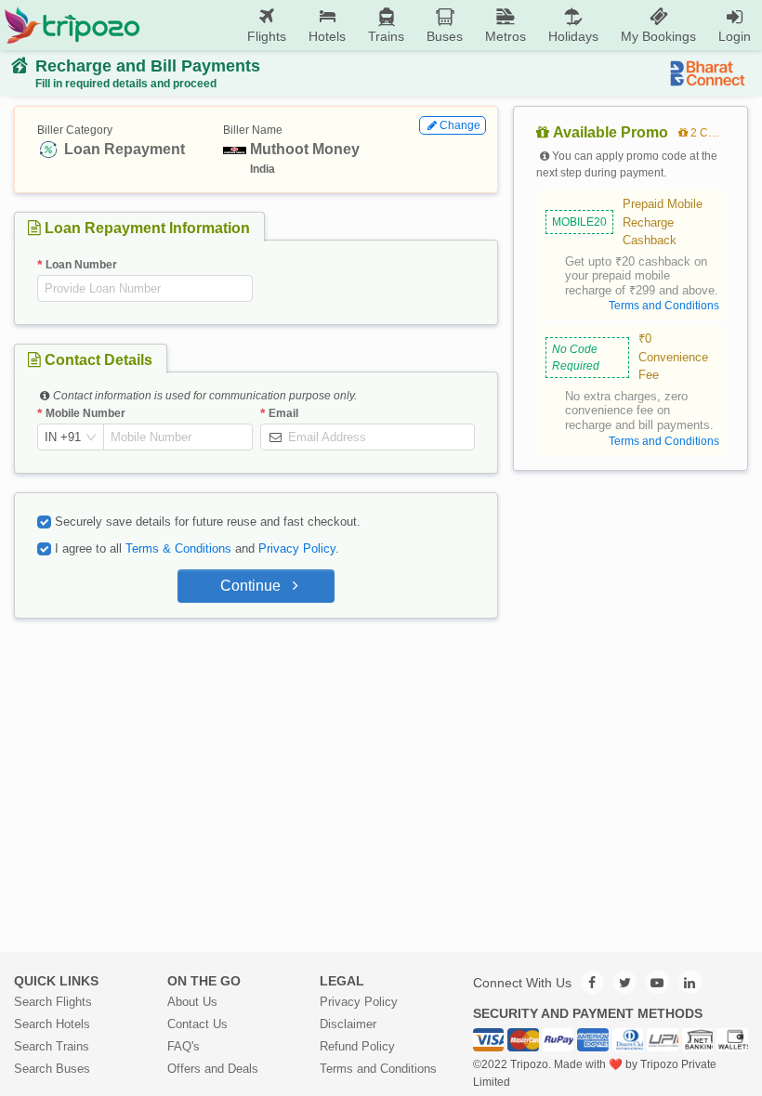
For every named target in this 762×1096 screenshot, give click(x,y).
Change (460, 125)
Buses (445, 36)
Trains (386, 36)
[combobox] (63, 437)
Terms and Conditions (378, 1069)
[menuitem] (266, 25)
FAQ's (183, 1046)
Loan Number (81, 264)
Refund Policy (357, 1046)
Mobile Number (85, 413)
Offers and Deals (212, 1069)
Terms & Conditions (178, 548)
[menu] (451, 25)
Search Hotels (52, 1024)
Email (283, 413)
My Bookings (658, 36)
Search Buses (52, 1069)
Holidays (573, 36)
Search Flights (53, 1002)
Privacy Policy (296, 548)
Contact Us (197, 1024)
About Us (192, 1002)
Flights (266, 36)
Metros (505, 36)
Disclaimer (348, 1024)
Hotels (327, 36)
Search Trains (51, 1046)
